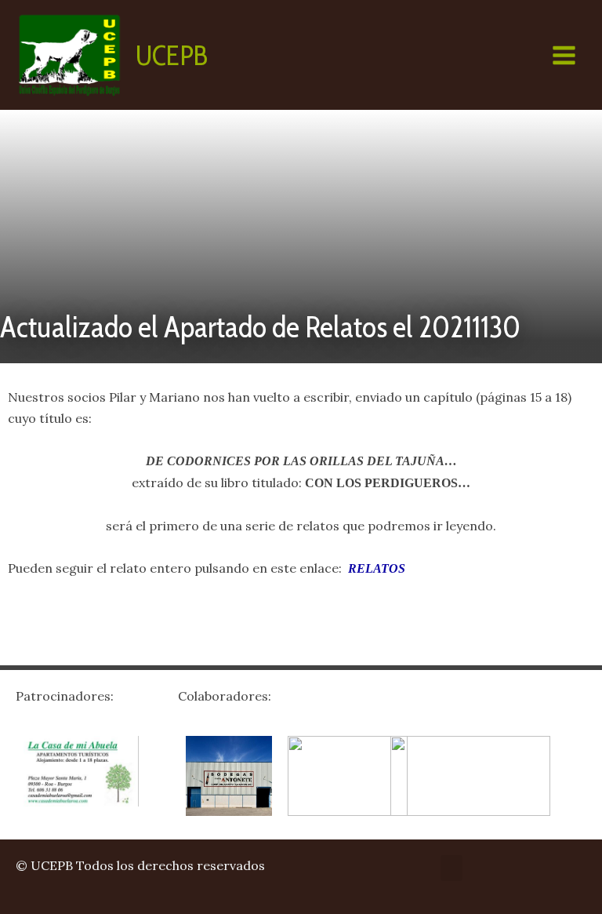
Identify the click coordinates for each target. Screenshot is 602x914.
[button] (451, 868)
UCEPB (172, 55)
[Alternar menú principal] (564, 55)
